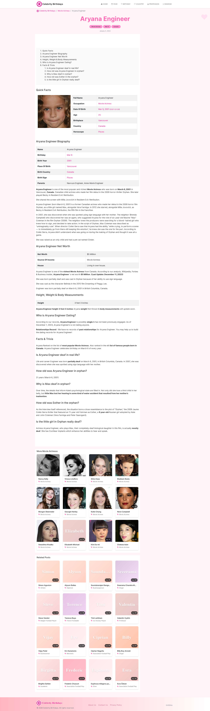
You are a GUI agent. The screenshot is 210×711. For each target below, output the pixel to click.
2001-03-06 (114, 109)
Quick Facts (47, 51)
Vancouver (103, 120)
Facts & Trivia (48, 65)
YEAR (115, 4)
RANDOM (168, 4)
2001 (107, 109)
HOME (105, 4)
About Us (92, 705)
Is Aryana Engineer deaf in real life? (63, 68)
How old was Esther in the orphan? (62, 77)
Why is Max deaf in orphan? (59, 74)
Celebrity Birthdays (52, 4)
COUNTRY (140, 4)
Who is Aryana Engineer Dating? (57, 62)
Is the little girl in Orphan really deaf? (63, 80)
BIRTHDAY (126, 4)
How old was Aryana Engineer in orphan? (65, 71)
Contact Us (103, 705)
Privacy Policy (116, 705)
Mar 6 (101, 109)
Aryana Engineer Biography (54, 54)
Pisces (101, 132)
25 (99, 115)
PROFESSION (154, 4)
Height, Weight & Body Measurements (59, 59)
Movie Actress (64, 11)
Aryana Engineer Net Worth (54, 56)
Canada (101, 126)
